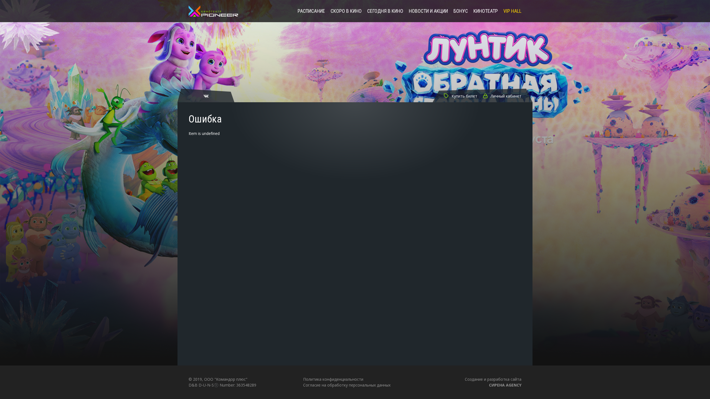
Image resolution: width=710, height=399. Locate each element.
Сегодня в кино (385, 11)
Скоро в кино (346, 11)
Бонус (460, 11)
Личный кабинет (506, 96)
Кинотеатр (485, 11)
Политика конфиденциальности (333, 379)
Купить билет (464, 96)
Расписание (311, 11)
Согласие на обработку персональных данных (346, 385)
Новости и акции (428, 11)
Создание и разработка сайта (493, 382)
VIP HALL (512, 11)
